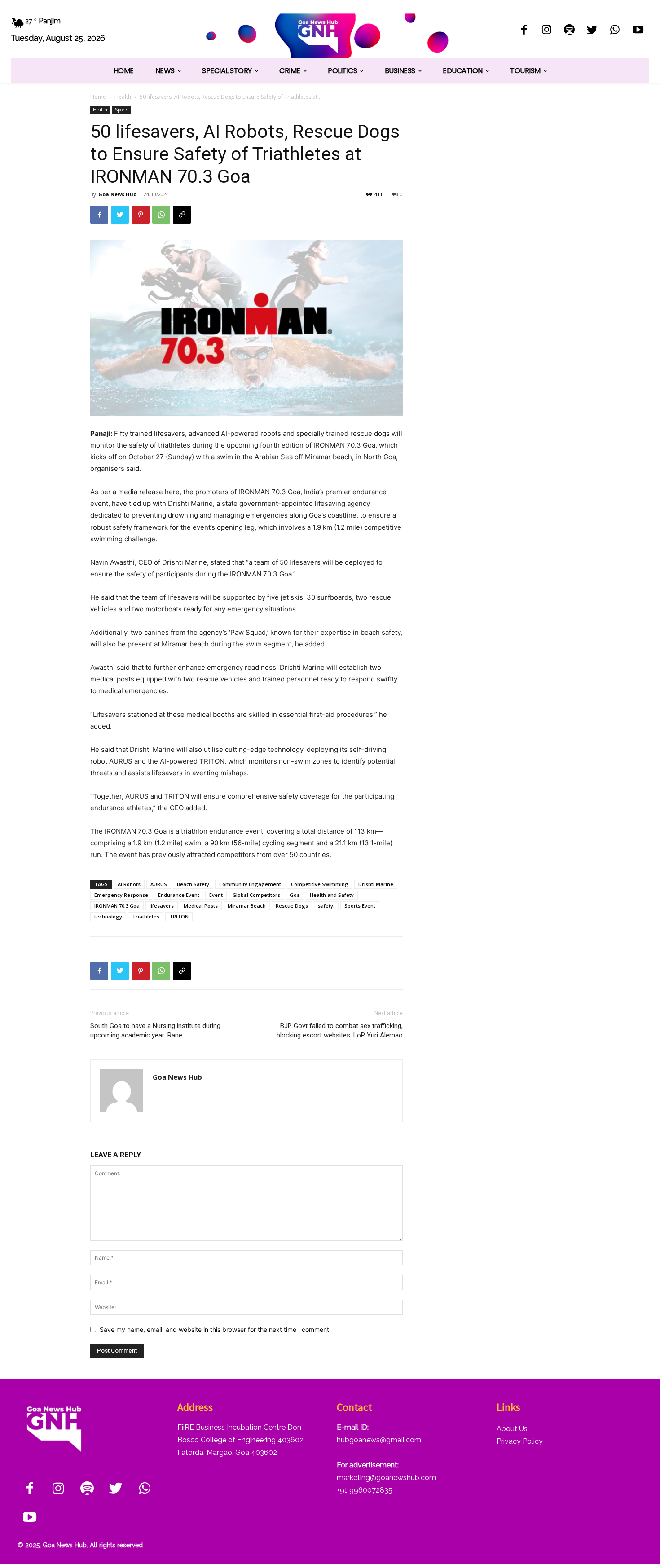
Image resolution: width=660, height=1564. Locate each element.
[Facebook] (524, 31)
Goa (295, 895)
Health (122, 97)
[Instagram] (546, 31)
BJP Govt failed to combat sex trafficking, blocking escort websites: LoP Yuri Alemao (340, 1030)
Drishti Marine (375, 884)
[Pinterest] (141, 215)
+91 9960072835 (364, 1490)
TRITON (179, 916)
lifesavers (162, 905)
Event (216, 895)
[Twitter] (592, 31)
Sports (121, 109)
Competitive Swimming (319, 884)
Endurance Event (178, 895)
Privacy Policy (520, 1441)
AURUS (158, 884)
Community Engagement (250, 884)
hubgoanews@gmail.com (379, 1440)
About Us (512, 1428)
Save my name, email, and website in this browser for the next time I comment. (215, 1329)
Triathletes (145, 916)
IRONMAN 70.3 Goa (117, 905)
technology (108, 916)
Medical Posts (201, 905)
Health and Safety (332, 895)
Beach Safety (193, 884)
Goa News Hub (117, 194)
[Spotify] (569, 31)
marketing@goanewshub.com (386, 1477)
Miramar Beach (247, 905)
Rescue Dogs (292, 905)
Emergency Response (121, 895)
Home (98, 97)
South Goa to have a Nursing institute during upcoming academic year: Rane (155, 1030)
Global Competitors (256, 895)
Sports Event (359, 905)
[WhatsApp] (615, 31)
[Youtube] (638, 31)
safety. (326, 905)
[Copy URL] (182, 215)
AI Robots (129, 884)
